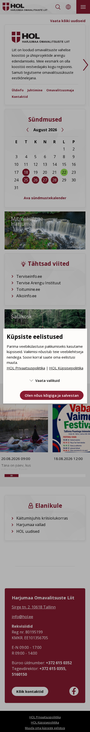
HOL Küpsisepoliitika (66, 368)
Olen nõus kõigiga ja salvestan (52, 395)
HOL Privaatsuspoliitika (26, 368)
